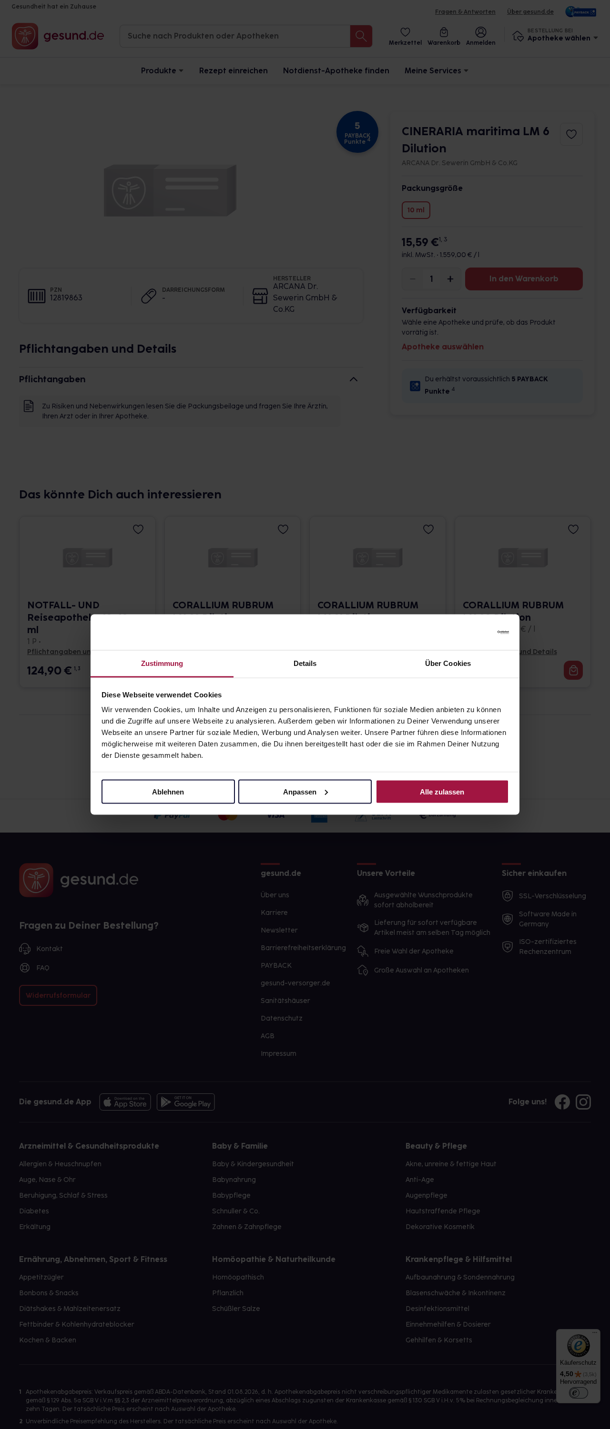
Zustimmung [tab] (162, 663)
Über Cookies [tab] (448, 663)
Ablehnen (168, 791)
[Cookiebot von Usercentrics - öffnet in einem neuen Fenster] (467, 632)
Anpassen (299, 791)
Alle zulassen (442, 791)
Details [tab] (305, 663)
